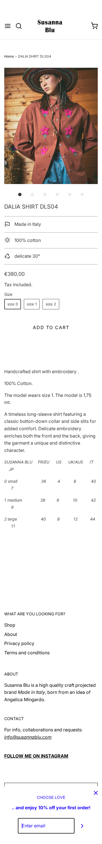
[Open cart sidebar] (94, 26)
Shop (9, 625)
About (10, 634)
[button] (51, 126)
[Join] (82, 826)
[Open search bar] (20, 26)
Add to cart (51, 327)
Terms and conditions (27, 652)
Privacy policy (19, 643)
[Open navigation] (7, 26)
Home (9, 56)
